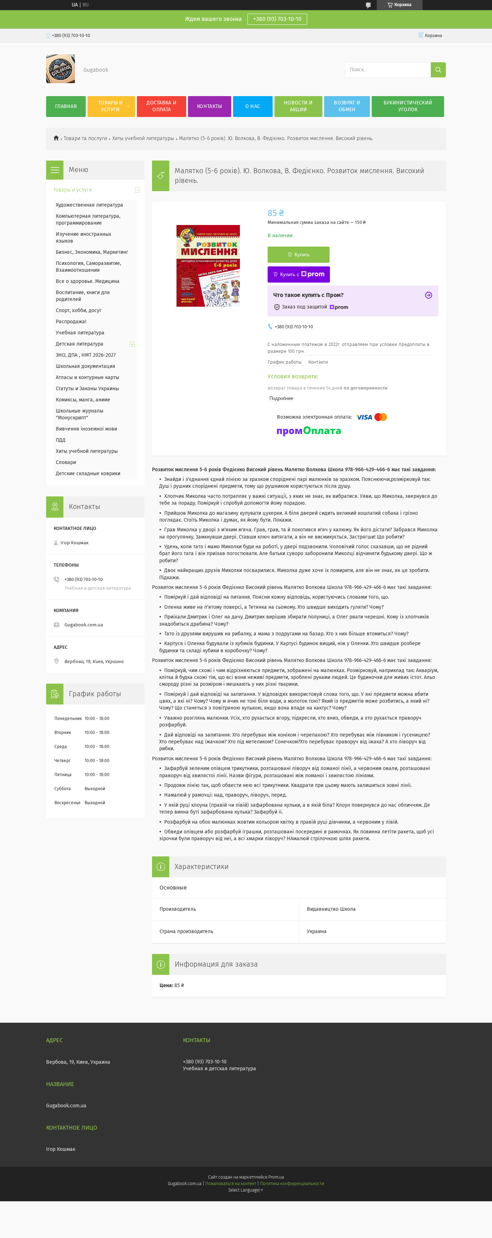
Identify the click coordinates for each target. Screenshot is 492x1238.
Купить (302, 254)
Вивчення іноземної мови (86, 429)
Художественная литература (89, 205)
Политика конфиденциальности (292, 1184)
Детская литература (79, 344)
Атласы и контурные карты (87, 377)
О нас (252, 106)
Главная (66, 106)
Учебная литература (80, 333)
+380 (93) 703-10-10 (277, 19)
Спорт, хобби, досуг (79, 310)
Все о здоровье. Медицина (88, 281)
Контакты (209, 106)
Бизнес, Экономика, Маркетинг (92, 252)
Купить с (289, 274)
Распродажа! (71, 321)
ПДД (61, 440)
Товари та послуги (85, 138)
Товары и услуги (110, 106)
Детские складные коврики (88, 473)
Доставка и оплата (161, 106)
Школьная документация (85, 366)
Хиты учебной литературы (143, 138)
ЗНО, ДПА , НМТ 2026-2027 (86, 355)
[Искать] (438, 69)
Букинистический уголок (408, 106)
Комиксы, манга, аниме (83, 399)
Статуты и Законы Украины (87, 388)
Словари (66, 462)
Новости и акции (298, 106)
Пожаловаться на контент (230, 1184)
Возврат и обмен (347, 106)
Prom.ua (276, 1177)
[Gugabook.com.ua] (60, 81)
